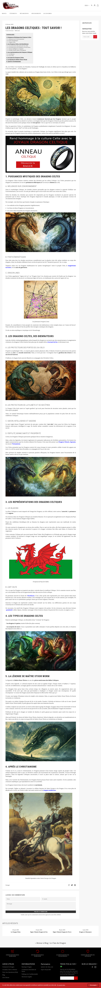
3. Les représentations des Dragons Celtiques (19, 52)
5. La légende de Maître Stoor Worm (16, 59)
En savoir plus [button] (61, 985)
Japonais (73, 442)
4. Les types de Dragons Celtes (15, 57)
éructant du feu (52, 342)
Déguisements (36, 13)
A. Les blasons (10, 54)
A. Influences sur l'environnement (15, 39)
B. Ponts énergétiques (12, 40)
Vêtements (13, 13)
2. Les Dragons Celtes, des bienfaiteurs (17, 44)
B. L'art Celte (10, 55)
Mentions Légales (27, 976)
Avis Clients (5, 977)
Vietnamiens (16, 444)
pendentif (9, 610)
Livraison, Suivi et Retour (9, 969)
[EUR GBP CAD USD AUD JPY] (87, 5)
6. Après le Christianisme (13, 61)
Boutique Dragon (27, 967)
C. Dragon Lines (11, 42)
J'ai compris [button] (93, 985)
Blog (3, 975)
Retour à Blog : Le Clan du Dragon (51, 943)
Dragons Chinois (64, 442)
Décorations (24, 13)
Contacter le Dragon (8, 967)
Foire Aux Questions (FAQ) (10, 972)
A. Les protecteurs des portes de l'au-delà (17, 46)
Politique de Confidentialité (30, 974)
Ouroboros (30, 596)
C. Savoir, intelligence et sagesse (14, 49)
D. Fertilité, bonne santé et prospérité (16, 50)
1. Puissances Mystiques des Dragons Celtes (18, 37)
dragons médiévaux (49, 790)
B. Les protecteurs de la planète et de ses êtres (18, 47)
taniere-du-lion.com (47, 967)
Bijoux (4, 13)
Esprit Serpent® (46, 969)
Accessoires (47, 13)
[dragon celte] (41, 172)
